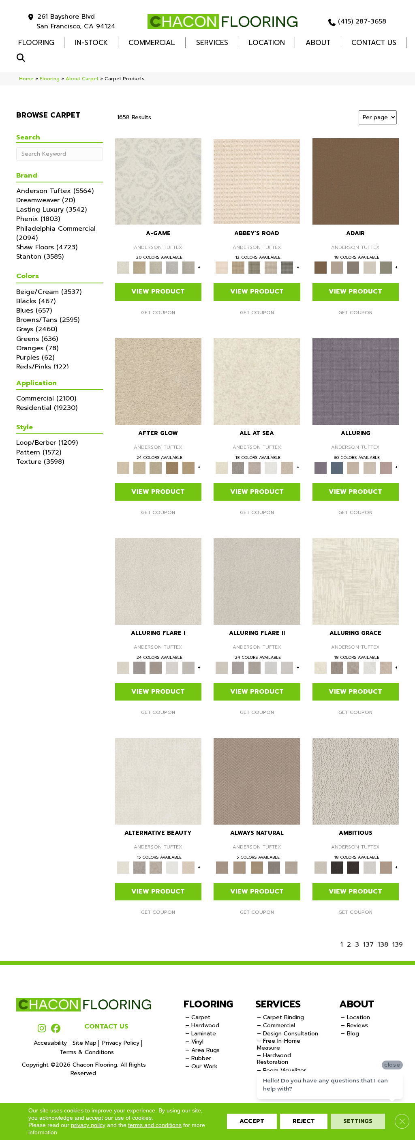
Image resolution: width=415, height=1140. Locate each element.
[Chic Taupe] (271, 267)
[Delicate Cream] (287, 467)
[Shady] (274, 867)
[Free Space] (188, 667)
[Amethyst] (355, 381)
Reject (304, 1121)
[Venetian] (172, 467)
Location (267, 42)
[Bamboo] (238, 267)
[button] (22, 58)
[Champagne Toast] (337, 267)
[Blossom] (386, 467)
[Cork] (239, 867)
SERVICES (278, 1004)
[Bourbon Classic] (355, 181)
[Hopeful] (188, 467)
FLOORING (36, 42)
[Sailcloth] (256, 867)
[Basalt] (353, 467)
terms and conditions (155, 1125)
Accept (252, 1121)
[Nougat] (156, 267)
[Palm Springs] (139, 267)
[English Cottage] (386, 267)
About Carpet (82, 78)
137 (368, 945)
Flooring (50, 78)
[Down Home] (139, 467)
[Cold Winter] (238, 467)
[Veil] (188, 267)
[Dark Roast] (353, 867)
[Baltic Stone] (254, 467)
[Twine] (291, 867)
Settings (357, 1121)
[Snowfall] (271, 467)
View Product (158, 291)
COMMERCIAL (151, 42)
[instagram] (41, 1029)
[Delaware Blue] (287, 267)
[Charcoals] (337, 867)
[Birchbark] (369, 467)
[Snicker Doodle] (172, 267)
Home (26, 78)
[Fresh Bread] (386, 867)
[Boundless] (254, 267)
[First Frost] (369, 867)
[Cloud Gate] (158, 181)
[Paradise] (158, 381)
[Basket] (257, 781)
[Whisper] (156, 467)
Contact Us (373, 42)
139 (397, 945)
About (318, 42)
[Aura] (257, 181)
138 (383, 945)
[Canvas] (355, 781)
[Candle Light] (257, 381)
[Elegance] (369, 267)
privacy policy (88, 1125)
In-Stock (91, 42)
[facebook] (56, 1029)
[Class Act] (353, 267)
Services (212, 42)
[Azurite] (337, 467)
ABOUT (356, 1004)
